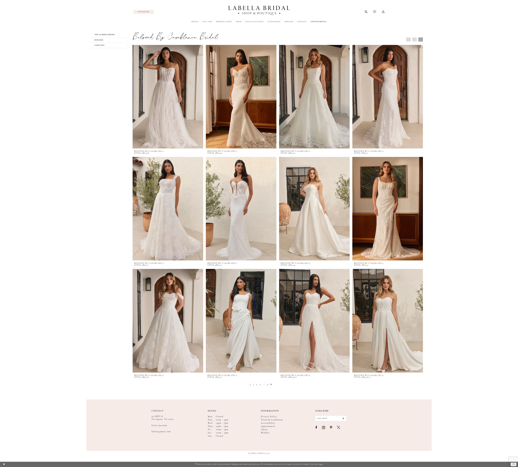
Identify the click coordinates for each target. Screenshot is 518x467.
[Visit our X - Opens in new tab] (338, 427)
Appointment (268, 426)
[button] (383, 12)
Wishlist (265, 433)
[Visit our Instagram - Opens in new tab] (323, 428)
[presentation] (168, 96)
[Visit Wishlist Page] (374, 11)
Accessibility (268, 423)
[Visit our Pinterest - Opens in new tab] (331, 427)
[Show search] (366, 12)
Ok (513, 464)
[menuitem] (144, 12)
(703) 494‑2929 (159, 425)
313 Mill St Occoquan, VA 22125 (162, 417)
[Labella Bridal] (259, 10)
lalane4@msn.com (161, 432)
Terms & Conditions (272, 420)
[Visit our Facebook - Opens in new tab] (316, 427)
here (321, 464)
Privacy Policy (269, 417)
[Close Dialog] (4, 464)
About (264, 430)
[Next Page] (271, 384)
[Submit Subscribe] (343, 418)
